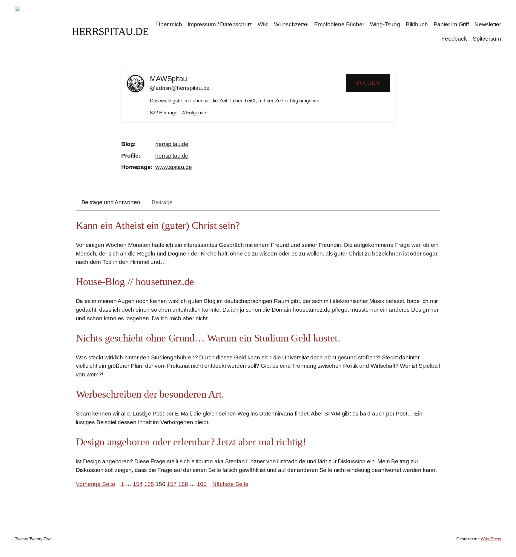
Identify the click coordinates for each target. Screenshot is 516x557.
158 (183, 484)
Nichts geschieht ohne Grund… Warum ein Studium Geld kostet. (208, 338)
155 (149, 484)
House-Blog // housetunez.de (135, 281)
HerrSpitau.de (110, 31)
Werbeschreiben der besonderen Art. (150, 394)
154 (138, 484)
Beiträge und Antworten (111, 202)
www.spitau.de (173, 167)
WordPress (491, 538)
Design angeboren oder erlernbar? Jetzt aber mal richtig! (191, 442)
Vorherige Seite (95, 484)
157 (172, 484)
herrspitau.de (171, 144)
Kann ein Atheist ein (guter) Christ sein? (158, 225)
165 (202, 484)
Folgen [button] (368, 83)
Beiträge (162, 202)
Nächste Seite (230, 484)
